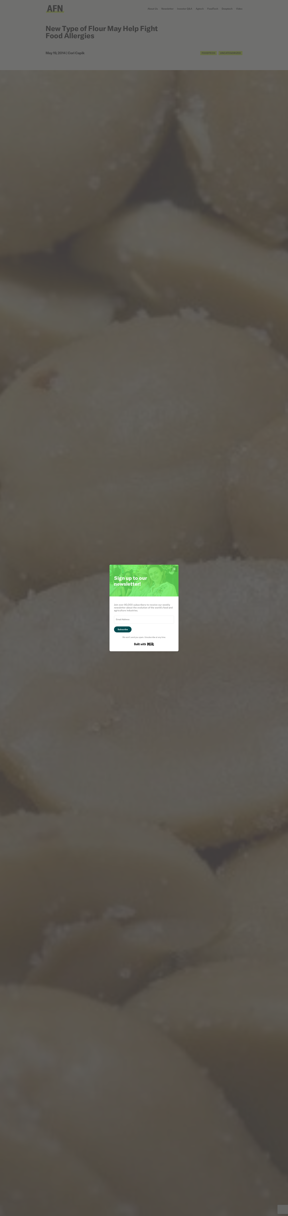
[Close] (174, 569)
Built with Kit (144, 644)
